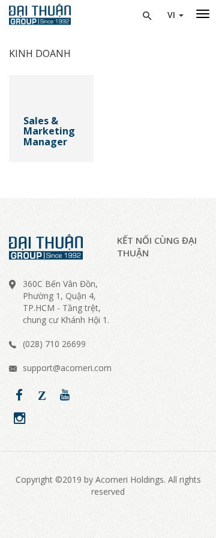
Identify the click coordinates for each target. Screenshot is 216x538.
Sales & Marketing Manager (49, 132)
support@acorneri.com (67, 367)
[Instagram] (19, 418)
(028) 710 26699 (54, 343)
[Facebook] (19, 395)
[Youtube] (65, 395)
